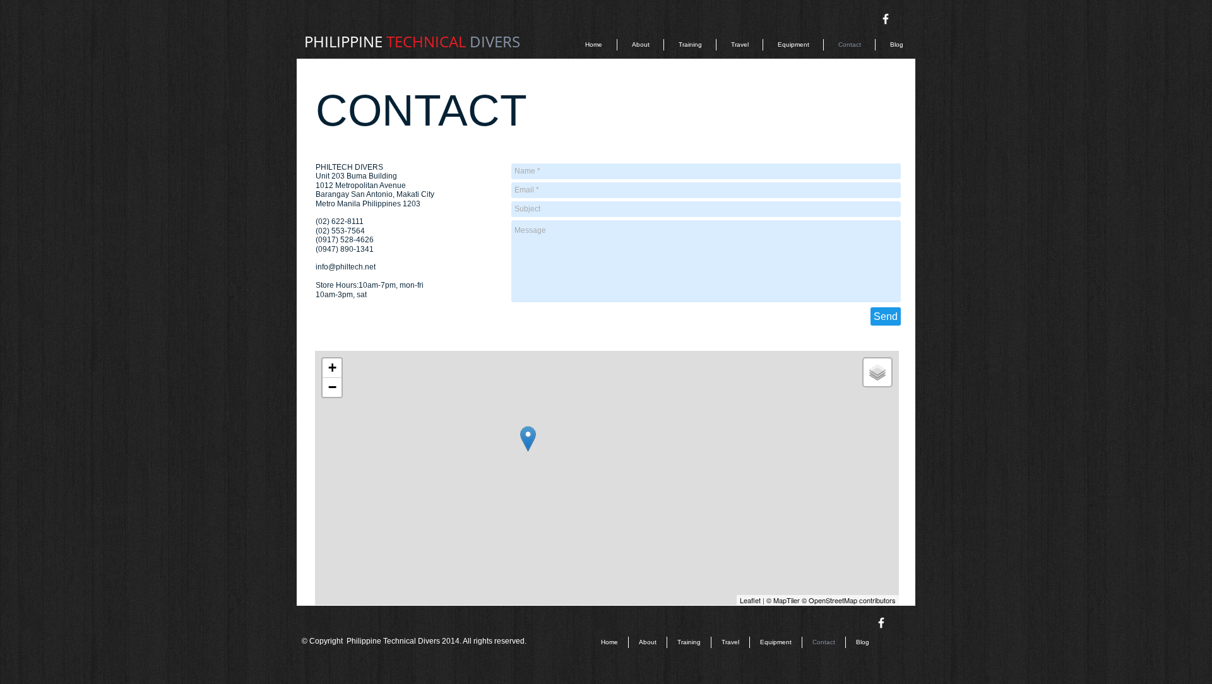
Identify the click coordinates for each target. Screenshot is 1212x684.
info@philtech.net (346, 266)
